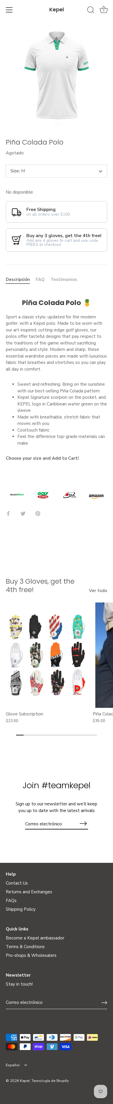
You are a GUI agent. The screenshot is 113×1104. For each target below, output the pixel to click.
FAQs (11, 900)
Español (13, 1065)
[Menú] (9, 9)
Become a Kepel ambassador (35, 938)
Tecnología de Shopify (50, 1080)
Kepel (56, 9)
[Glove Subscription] (48, 655)
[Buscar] (90, 10)
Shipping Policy (21, 909)
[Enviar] (104, 1003)
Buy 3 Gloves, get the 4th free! (40, 585)
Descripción (18, 279)
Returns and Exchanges (29, 892)
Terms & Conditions (25, 947)
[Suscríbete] (83, 823)
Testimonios (63, 279)
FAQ (40, 279)
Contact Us (17, 883)
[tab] (21, 279)
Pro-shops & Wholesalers (31, 955)
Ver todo (98, 591)
